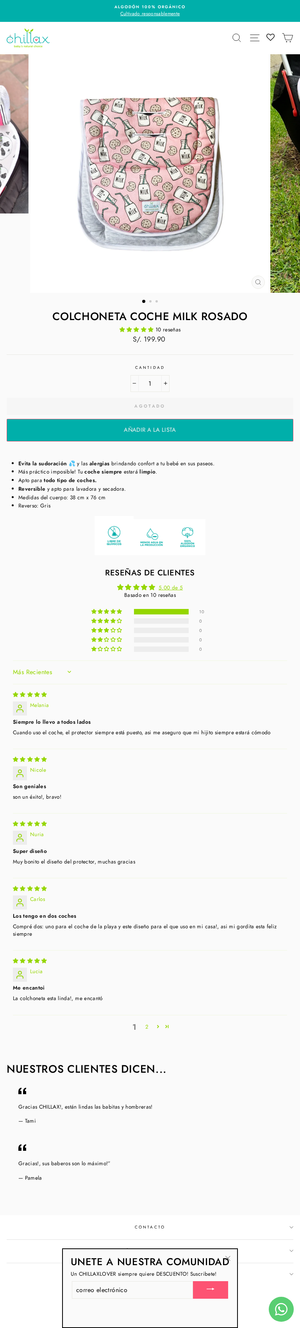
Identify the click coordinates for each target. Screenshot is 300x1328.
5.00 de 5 (171, 587)
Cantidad (149, 367)
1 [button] (144, 302)
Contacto (150, 1227)
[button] (137, 329)
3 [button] (157, 302)
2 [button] (151, 302)
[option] (153, 7)
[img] (30, 694)
